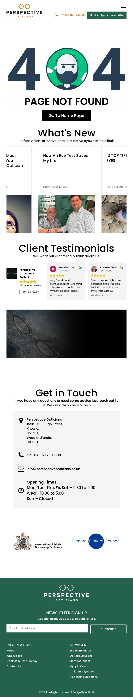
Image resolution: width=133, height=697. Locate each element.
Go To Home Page (66, 115)
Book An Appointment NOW (106, 15)
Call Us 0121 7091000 (73, 15)
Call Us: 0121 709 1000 (44, 455)
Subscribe (108, 629)
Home (10, 650)
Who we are (14, 656)
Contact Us (14, 666)
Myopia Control (80, 666)
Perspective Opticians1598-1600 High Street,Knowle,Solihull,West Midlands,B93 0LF (45, 431)
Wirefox (89, 692)
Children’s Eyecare (82, 671)
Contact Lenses (80, 661)
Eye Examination (80, 650)
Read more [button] (56, 295)
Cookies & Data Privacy (21, 661)
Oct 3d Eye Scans (81, 656)
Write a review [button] (31, 292)
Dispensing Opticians (84, 677)
